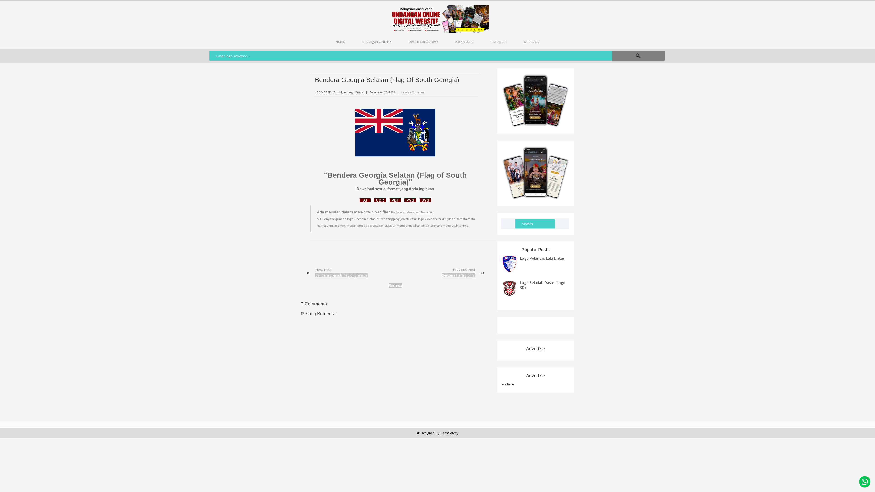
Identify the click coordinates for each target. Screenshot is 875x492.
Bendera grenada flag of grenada (341, 275)
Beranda (395, 285)
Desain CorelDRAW (423, 41)
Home (340, 41)
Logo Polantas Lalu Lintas (542, 258)
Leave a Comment (413, 92)
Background (464, 41)
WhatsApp (531, 41)
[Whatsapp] (864, 481)
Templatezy (449, 433)
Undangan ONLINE (376, 41)
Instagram (498, 41)
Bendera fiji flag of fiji (458, 275)
